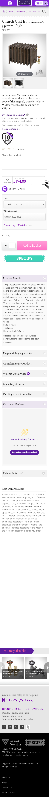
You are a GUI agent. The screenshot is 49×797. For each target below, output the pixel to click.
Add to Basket (32, 245)
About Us (6, 777)
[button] (24, 278)
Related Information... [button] (15, 473)
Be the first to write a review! (24, 452)
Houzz (28, 727)
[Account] (11, 3)
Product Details (10, 129)
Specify (35, 743)
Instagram (22, 727)
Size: (6, 198)
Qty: (5, 245)
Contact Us (7, 787)
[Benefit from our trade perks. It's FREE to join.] (12, 742)
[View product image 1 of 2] (8, 83)
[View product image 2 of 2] (19, 83)
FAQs (4, 782)
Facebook (4, 727)
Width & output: (11, 211)
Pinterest (16, 727)
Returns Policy (8, 792)
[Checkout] (45, 3)
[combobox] (24, 204)
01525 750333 (19, 700)
